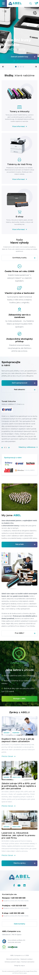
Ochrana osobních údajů (12, 962)
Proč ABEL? (19, 633)
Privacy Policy (33, 971)
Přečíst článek (7, 756)
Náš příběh (19, 544)
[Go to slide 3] (21, 66)
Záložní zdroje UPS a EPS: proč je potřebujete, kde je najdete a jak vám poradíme (19, 786)
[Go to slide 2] (18, 66)
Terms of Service (19, 973)
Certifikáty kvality (19, 258)
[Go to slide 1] (16, 66)
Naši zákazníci (19, 389)
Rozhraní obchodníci (27, 962)
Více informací (18, 126)
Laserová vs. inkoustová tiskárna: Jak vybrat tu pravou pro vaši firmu (18, 835)
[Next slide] (35, 66)
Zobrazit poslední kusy (19, 56)
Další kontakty (19, 924)
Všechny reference (27, 447)
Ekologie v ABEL (19, 698)
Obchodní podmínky (12, 959)
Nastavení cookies (26, 959)
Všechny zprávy (19, 863)
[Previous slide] (3, 66)
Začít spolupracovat (19, 383)
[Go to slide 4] (23, 66)
